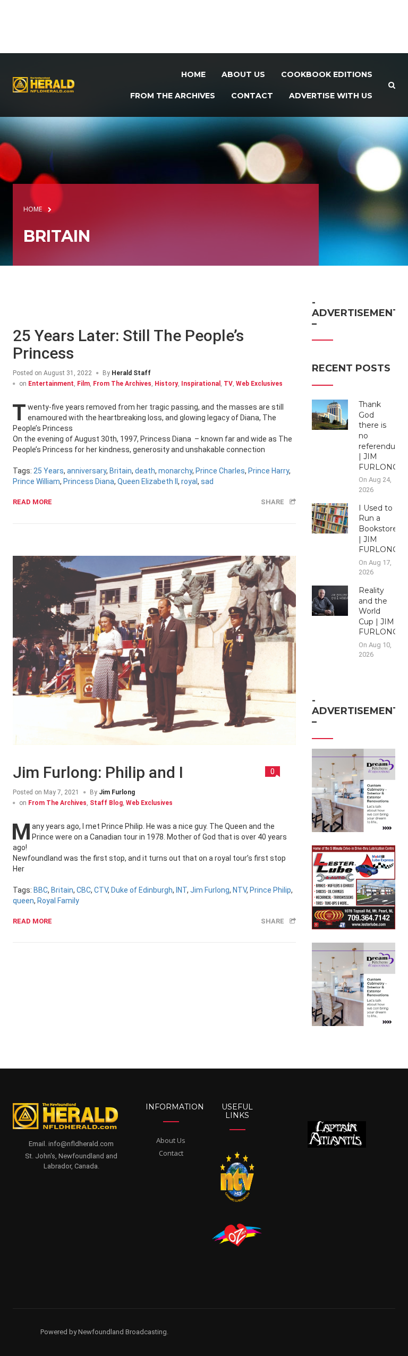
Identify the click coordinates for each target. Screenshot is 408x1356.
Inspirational (200, 383)
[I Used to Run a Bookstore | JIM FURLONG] (330, 517)
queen (23, 900)
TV (228, 383)
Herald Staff (131, 373)
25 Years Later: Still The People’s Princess (128, 344)
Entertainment (51, 383)
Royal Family (58, 900)
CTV (101, 890)
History (166, 383)
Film (83, 383)
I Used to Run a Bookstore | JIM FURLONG (378, 528)
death (145, 471)
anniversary (86, 471)
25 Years (48, 471)
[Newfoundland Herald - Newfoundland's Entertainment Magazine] (47, 84)
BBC (40, 890)
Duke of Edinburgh (142, 890)
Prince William (36, 481)
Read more (32, 502)
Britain (120, 471)
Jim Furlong (117, 792)
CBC (83, 890)
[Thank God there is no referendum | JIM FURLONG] (330, 414)
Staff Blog (106, 803)
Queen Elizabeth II (147, 481)
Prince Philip (270, 890)
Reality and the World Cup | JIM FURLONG (378, 611)
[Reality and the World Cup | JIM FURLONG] (330, 600)
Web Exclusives (259, 383)
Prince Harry (268, 471)
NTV (239, 890)
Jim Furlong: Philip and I (98, 772)
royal (189, 481)
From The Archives (122, 383)
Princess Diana (88, 481)
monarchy (175, 471)
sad (207, 481)
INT (181, 890)
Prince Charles (220, 471)
